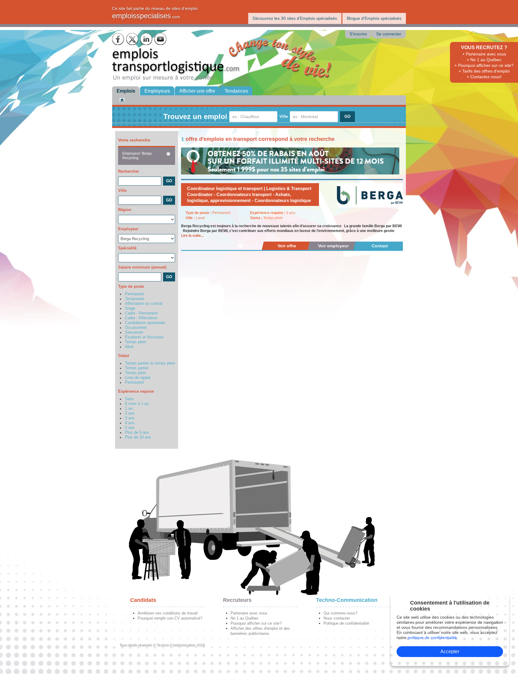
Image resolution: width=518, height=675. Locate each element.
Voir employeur (333, 245)
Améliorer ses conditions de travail (168, 613)
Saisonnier (134, 332)
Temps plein (135, 342)
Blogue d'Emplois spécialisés (374, 18)
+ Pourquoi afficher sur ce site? (484, 65)
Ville (283, 116)
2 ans (130, 413)
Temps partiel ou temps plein (150, 363)
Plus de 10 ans (138, 437)
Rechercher (128, 171)
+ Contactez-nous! (484, 76)
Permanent (134, 294)
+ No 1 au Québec (484, 59)
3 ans (130, 418)
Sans (129, 399)
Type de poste (131, 286)
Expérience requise (136, 391)
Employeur (128, 229)
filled (129, 347)
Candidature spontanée (145, 323)
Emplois (126, 91)
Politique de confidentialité (346, 623)
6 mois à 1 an (137, 404)
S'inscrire (358, 34)
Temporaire (134, 299)
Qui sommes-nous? (340, 613)
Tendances (236, 91)
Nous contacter (336, 618)
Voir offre (287, 245)
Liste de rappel (137, 378)
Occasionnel (136, 328)
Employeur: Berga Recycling (137, 155)
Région (124, 209)
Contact (380, 245)
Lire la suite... (192, 235)
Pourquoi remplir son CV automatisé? (170, 618)
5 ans (130, 428)
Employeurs (157, 91)
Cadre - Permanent (141, 313)
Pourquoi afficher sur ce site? (256, 623)
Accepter (449, 651)
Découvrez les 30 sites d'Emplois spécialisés (295, 18)
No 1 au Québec (245, 618)
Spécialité (127, 248)
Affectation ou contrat (143, 304)
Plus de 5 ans (137, 432)
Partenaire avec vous (249, 613)
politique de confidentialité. (433, 637)
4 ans (130, 423)
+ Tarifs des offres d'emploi (484, 71)
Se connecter (388, 34)
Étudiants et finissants (144, 337)
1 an (128, 408)
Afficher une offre (197, 91)
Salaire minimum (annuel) (142, 267)
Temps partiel (136, 368)
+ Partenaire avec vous (484, 54)
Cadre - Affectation (141, 318)
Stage (130, 308)
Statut (123, 355)
